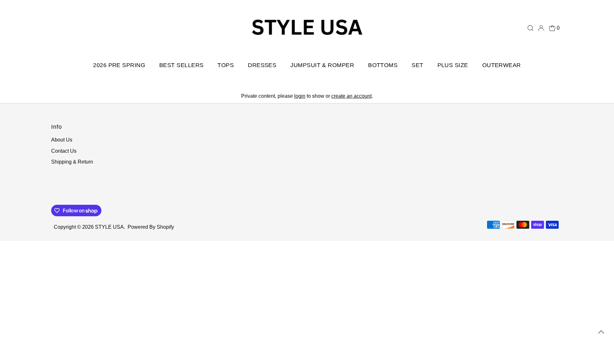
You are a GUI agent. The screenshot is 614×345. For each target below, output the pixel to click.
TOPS (225, 65)
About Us (61, 139)
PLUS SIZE (452, 65)
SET (417, 65)
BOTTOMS (383, 65)
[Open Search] (530, 28)
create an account (351, 96)
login (299, 96)
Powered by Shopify (151, 227)
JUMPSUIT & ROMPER (322, 65)
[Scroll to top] (601, 332)
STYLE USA (109, 227)
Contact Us (63, 151)
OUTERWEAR (501, 65)
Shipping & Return (72, 162)
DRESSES (262, 65)
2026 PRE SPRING (119, 65)
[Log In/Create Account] (541, 28)
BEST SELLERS (181, 65)
